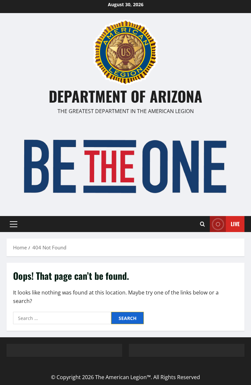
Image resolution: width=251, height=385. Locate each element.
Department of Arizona (125, 96)
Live (235, 224)
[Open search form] (202, 224)
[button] (14, 224)
